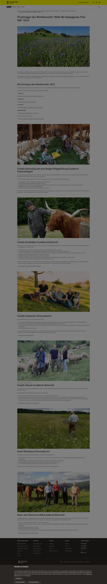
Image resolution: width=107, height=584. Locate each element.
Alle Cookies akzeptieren (34, 582)
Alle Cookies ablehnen (20, 582)
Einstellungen (18, 578)
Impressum (27, 575)
